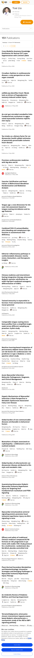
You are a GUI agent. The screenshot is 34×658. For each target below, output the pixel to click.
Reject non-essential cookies (17, 649)
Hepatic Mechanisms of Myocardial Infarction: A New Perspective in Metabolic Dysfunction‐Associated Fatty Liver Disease (15, 399)
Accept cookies (17, 644)
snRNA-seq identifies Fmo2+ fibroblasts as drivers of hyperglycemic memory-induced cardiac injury (15, 95)
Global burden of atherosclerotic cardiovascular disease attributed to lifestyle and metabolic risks (16, 465)
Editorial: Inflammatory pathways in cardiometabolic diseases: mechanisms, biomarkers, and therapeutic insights (16, 257)
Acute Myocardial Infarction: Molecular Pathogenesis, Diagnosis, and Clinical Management (16, 377)
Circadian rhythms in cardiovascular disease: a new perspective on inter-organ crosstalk (16, 75)
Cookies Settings (17, 654)
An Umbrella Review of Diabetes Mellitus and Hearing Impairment (15, 596)
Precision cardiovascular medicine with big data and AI (15, 161)
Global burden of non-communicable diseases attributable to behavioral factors (16, 422)
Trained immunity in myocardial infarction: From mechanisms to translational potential (17, 303)
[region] (17, 642)
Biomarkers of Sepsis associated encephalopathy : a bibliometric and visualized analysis (16, 444)
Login (16, 2)
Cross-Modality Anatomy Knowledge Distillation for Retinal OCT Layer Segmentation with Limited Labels (16, 53)
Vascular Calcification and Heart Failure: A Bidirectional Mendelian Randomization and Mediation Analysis (15, 184)
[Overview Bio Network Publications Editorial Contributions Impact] (17, 28)
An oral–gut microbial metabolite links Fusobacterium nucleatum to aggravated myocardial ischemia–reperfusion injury (17, 117)
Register (25, 2)
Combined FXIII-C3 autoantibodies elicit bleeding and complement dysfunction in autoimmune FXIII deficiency (16, 231)
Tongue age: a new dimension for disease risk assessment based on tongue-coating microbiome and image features (16, 208)
